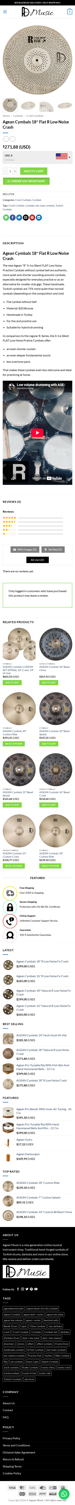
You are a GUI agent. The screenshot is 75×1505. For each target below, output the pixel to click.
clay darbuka (55, 1326)
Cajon (23, 1326)
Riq (5, 1361)
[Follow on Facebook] (18, 1289)
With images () (27, 549)
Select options (13, 744)
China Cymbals (37, 1326)
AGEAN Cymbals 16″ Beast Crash (54, 794)
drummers (9, 1343)
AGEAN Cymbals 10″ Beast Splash (54, 733)
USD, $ (8, 155)
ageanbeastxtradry (14, 1308)
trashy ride (44, 1373)
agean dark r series (33, 1314)
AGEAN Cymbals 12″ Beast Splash (18, 794)
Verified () (55, 549)
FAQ (6, 1417)
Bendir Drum (10, 1326)
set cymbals (16, 1361)
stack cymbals (11, 1367)
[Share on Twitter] (19, 217)
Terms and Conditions (16, 1445)
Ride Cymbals (62, 1355)
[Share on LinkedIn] (39, 217)
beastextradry (51, 1320)
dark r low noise (31, 1338)
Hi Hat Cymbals (35, 1349)
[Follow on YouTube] (35, 1289)
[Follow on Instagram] (22, 1289)
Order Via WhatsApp (28, 181)
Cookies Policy (12, 1473)
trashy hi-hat (29, 1373)
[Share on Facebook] (13, 217)
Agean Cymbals (12, 1314)
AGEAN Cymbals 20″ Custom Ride (14, 733)
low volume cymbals (14, 1355)
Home (6, 115)
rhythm (48, 1355)
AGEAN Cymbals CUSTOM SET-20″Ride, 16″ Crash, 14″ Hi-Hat (18, 670)
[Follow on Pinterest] (31, 1289)
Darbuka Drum (11, 1338)
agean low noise (55, 1314)
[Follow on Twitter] (26, 1289)
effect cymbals (44, 1343)
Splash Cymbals (50, 1361)
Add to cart (34, 171)
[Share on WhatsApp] (6, 217)
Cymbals (18, 115)
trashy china (47, 1367)
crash (6, 1332)
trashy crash (63, 1367)
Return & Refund (13, 1459)
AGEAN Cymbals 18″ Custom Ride (51, 855)
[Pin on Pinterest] (32, 217)
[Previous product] (12, 139)
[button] (5, 11)
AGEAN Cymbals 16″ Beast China (54, 668)
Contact (8, 1410)
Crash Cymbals (35, 115)
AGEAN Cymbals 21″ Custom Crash (14, 855)
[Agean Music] (37, 12)
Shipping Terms (12, 1466)
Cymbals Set (50, 1332)
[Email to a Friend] (26, 217)
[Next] (66, 60)
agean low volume (13, 1320)
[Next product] (6, 139)
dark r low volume (51, 1338)
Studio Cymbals (30, 1367)
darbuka (65, 1332)
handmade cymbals (14, 1349)
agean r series (33, 1320)
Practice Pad (34, 1355)
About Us (9, 1403)
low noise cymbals (45, 205)
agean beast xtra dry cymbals (42, 1308)
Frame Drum (62, 1343)
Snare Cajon (32, 1361)
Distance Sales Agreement (19, 1452)
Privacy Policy (11, 1438)
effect (31, 1343)
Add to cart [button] (12, 682)
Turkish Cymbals (12, 1379)
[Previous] (8, 60)
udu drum (29, 1379)
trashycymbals (11, 1373)
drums (21, 1343)
